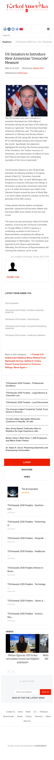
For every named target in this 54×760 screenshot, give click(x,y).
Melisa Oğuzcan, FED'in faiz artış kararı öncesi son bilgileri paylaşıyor (22, 659)
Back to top (28, 681)
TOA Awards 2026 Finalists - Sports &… (26, 600)
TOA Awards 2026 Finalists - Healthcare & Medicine (25, 335)
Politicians (22, 73)
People (20, 716)
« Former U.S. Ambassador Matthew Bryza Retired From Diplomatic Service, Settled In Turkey (25, 357)
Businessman (8, 716)
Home (20, 712)
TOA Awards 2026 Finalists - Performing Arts (22, 319)
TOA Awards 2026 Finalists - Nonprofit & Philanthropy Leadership (26, 327)
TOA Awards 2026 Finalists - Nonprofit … (26, 538)
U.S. (35, 712)
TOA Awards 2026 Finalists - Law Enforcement (27, 402)
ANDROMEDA (40, 746)
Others (48, 716)
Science (29, 716)
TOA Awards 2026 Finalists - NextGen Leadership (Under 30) (24, 311)
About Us (27, 721)
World (28, 712)
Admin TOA (38, 68)
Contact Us (10, 712)
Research (39, 716)
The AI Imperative (12, 303)
